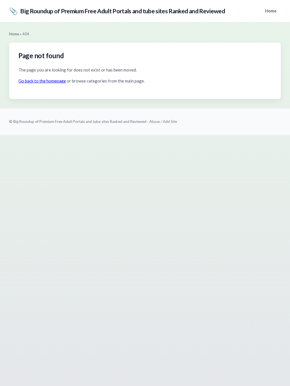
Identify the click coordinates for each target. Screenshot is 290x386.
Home (270, 10)
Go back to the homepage (42, 80)
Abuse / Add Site (163, 121)
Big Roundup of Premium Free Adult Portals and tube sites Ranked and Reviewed (117, 11)
